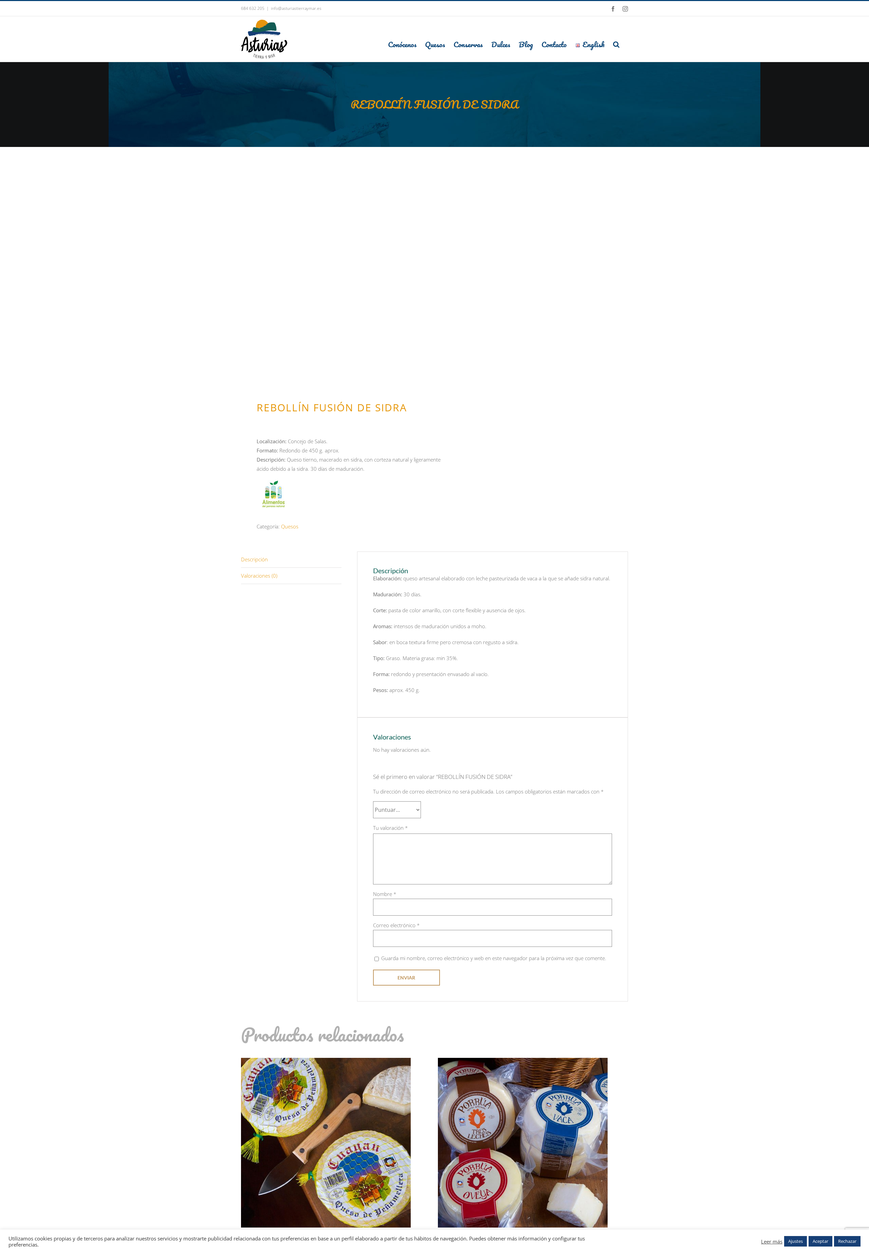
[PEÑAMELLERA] (326, 1062)
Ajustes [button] (795, 1241)
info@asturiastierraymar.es (296, 8)
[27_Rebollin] (334, 292)
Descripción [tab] (254, 559)
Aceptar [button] (820, 1241)
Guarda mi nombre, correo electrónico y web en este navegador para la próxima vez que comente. (493, 958)
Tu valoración (390, 827)
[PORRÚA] (523, 1062)
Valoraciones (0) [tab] (259, 575)
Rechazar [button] (847, 1241)
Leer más (771, 1241)
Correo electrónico (396, 925)
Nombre (384, 894)
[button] (616, 44)
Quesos (289, 526)
